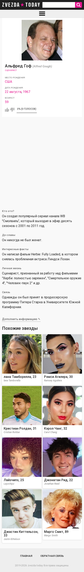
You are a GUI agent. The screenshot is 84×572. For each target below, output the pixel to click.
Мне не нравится (12, 110)
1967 (26, 92)
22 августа (13, 92)
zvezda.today (35, 565)
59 (7, 102)
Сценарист (11, 70)
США (8, 82)
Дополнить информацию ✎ (21, 319)
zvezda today (21, 4)
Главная (26, 555)
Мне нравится (7, 110)
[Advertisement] (42, 160)
